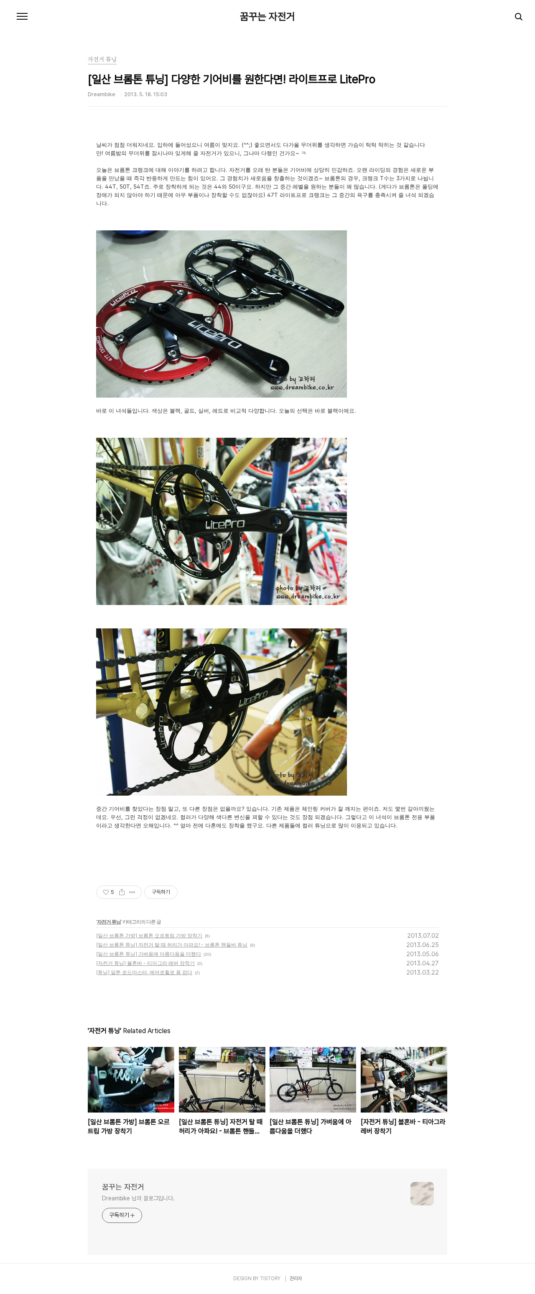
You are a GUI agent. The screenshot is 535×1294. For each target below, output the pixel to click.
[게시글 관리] (132, 892)
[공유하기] (122, 892)
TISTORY (270, 1278)
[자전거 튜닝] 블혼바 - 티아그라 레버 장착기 (145, 963)
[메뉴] (22, 16)
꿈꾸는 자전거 (267, 17)
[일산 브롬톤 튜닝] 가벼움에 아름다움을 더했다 (148, 954)
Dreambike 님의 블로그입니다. (138, 1198)
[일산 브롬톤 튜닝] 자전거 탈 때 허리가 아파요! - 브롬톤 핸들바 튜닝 (171, 945)
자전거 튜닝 (109, 922)
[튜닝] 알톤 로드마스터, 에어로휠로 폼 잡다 (144, 972)
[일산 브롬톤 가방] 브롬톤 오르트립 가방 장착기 (149, 935)
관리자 (296, 1278)
